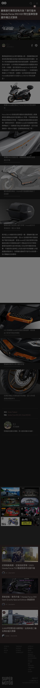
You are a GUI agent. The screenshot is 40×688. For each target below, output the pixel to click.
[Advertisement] (20, 20)
